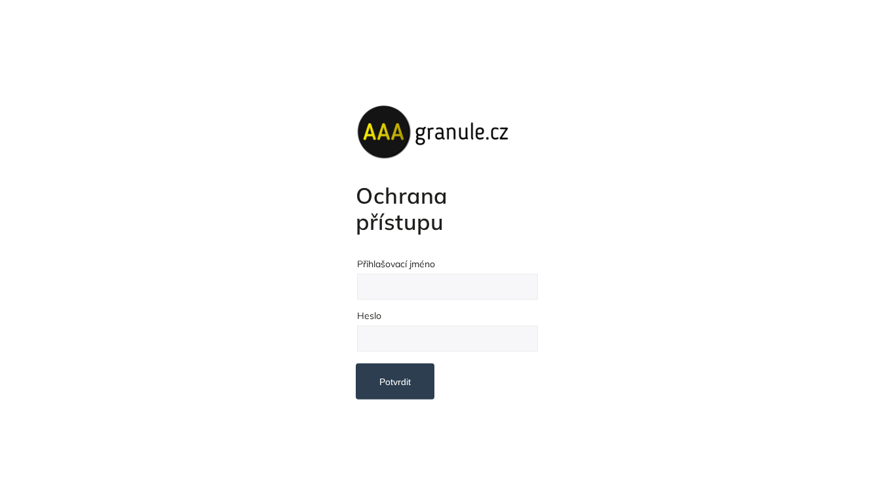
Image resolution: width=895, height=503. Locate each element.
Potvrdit (395, 382)
